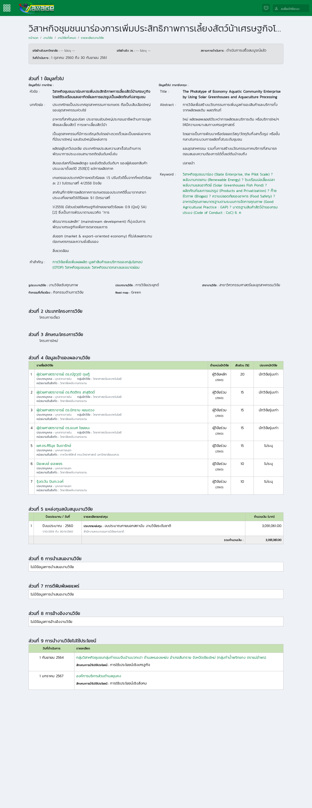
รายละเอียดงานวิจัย (92, 38)
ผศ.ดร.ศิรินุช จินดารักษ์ (54, 445)
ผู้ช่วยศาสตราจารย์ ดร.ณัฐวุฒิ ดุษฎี (63, 374)
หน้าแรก (33, 38)
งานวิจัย (48, 38)
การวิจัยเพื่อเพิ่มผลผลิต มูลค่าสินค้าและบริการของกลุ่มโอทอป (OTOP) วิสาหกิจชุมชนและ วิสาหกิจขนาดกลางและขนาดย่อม (98, 264)
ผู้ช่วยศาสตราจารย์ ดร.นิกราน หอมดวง (65, 410)
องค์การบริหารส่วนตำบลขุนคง (98, 676)
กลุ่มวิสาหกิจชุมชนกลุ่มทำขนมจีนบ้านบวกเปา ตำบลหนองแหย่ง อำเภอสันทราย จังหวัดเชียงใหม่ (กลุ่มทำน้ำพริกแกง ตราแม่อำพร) (171, 657)
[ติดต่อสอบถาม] (267, 8)
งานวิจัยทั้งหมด (67, 38)
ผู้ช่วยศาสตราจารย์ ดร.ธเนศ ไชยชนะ (63, 427)
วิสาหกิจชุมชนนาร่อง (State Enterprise (213, 174)
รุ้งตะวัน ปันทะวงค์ (50, 481)
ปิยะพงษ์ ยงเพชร (49, 463)
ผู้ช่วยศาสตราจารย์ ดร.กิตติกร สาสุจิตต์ (66, 392)
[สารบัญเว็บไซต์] (6, 7)
